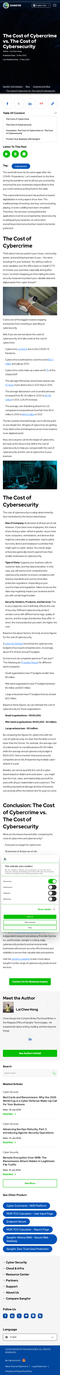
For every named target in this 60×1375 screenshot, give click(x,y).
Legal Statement (39, 1366)
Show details (44, 909)
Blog (28, 86)
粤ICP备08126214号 (13, 1360)
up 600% (22, 349)
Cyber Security (21, 166)
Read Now (8, 1113)
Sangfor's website (21, 959)
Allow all (30, 917)
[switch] (52, 887)
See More (30, 1183)
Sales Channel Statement (16, 1366)
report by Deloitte (14, 643)
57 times (9, 385)
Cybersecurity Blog (41, 86)
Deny (30, 927)
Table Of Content (14, 113)
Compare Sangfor (18, 1298)
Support (11, 1286)
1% (47, 370)
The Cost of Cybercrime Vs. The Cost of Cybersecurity (30, 90)
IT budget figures (29, 662)
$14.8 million (28, 414)
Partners (12, 1280)
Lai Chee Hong (16, 51)
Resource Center (17, 1274)
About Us (12, 1292)
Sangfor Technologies (12, 86)
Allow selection (30, 922)
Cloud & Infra (15, 1268)
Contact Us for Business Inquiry (30, 981)
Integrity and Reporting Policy (18, 1371)
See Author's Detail (30, 1053)
